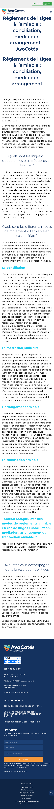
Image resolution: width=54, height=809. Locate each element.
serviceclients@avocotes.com (18, 692)
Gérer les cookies (27, 795)
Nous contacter (27, 798)
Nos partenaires (27, 787)
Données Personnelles (19, 767)
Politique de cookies (27, 793)
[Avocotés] (13, 11)
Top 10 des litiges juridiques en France (23, 706)
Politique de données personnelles (27, 801)
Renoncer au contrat (27, 804)
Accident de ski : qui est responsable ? (22, 722)
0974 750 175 (16, 681)
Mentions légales (27, 790)
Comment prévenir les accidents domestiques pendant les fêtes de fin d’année (22, 714)
